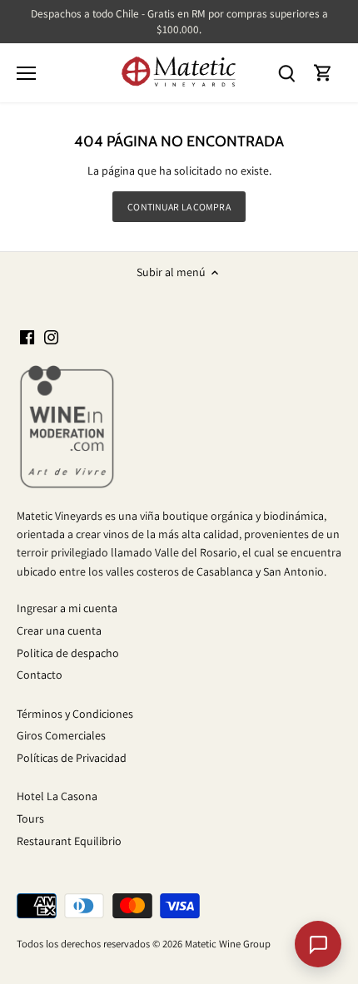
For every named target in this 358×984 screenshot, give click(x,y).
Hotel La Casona (57, 796)
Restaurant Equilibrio (69, 840)
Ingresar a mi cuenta (67, 608)
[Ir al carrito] (323, 73)
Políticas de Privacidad (72, 757)
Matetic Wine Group (228, 944)
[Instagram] (51, 337)
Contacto (39, 674)
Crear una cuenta (59, 630)
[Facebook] (27, 337)
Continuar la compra (178, 206)
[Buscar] (286, 73)
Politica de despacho (68, 652)
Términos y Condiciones (75, 713)
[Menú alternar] (26, 73)
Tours (30, 818)
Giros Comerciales (61, 735)
